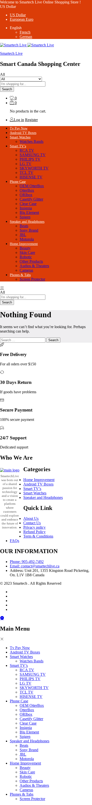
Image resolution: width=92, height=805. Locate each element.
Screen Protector (32, 279)
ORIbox (26, 195)
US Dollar (18, 15)
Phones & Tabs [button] (20, 275)
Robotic (26, 257)
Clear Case (28, 204)
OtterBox (27, 190)
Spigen (25, 217)
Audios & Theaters (34, 266)
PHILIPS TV (30, 159)
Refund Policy (34, 532)
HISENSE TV (31, 177)
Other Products (31, 261)
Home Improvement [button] (24, 244)
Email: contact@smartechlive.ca (34, 566)
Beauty (25, 248)
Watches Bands (31, 141)
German (26, 37)
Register (31, 120)
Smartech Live (11, 53)
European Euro (21, 19)
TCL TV (26, 172)
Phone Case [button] (18, 182)
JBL (23, 235)
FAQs (14, 541)
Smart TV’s (32, 489)
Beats (24, 226)
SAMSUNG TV (33, 155)
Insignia (26, 208)
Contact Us (32, 523)
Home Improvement (38, 480)
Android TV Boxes (23, 133)
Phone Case (19, 701)
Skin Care (27, 252)
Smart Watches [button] (20, 137)
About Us (31, 518)
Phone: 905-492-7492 (27, 562)
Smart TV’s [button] (18, 146)
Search (7, 89)
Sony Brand (29, 230)
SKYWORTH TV (34, 168)
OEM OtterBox (32, 186)
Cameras (26, 270)
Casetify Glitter (31, 199)
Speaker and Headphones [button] (27, 222)
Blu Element (29, 212)
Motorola (27, 239)
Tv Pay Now (18, 128)
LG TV (25, 164)
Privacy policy (34, 527)
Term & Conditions (38, 536)
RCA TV (27, 150)
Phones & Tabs (21, 794)
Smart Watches (34, 493)
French (25, 32)
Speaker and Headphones (43, 497)
